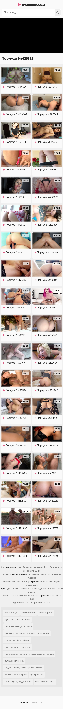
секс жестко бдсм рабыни (17, 640)
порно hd (24, 602)
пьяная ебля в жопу (14, 661)
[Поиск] (58, 12)
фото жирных (45, 612)
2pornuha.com (33, 4)
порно (3, 588)
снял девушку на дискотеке (18, 681)
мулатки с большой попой (17, 619)
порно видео (45, 595)
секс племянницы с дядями (18, 626)
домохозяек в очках (44, 681)
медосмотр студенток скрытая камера (23, 668)
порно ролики (32, 581)
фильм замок (28, 612)
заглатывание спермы (16, 674)
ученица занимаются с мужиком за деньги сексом (29, 654)
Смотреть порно (9, 567)
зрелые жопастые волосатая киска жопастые (27, 633)
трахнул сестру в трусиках (17, 647)
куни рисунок (36, 674)
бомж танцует (11, 612)
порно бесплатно (17, 574)
